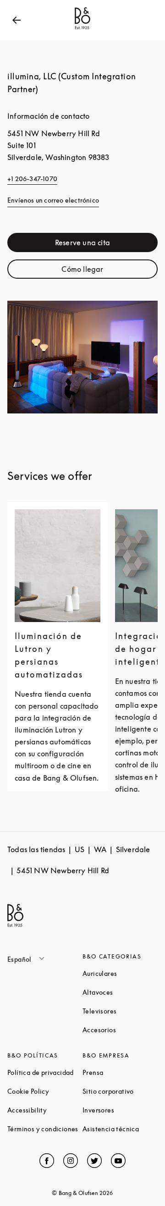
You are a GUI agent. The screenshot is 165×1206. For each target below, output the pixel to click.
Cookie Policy (44, 1091)
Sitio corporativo (120, 1091)
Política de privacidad (44, 1072)
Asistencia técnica (120, 1129)
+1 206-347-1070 (32, 178)
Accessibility (44, 1110)
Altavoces (120, 992)
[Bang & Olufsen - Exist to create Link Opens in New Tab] (82, 29)
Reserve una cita (106, 244)
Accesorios (120, 1030)
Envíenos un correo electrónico (53, 200)
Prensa (120, 1072)
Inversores (120, 1110)
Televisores (120, 1011)
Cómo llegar (109, 271)
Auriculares (120, 973)
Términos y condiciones (44, 1129)
